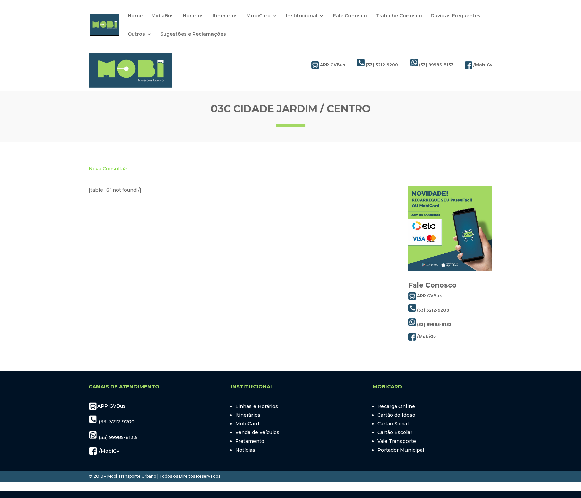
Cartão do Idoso (396, 415)
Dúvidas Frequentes (455, 16)
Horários (193, 16)
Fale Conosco (350, 16)
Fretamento (249, 441)
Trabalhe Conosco (399, 16)
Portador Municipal (400, 450)
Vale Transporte (396, 441)
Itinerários (225, 16)
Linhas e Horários (256, 406)
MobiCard (258, 16)
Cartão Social (393, 424)
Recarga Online (396, 406)
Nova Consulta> (108, 169)
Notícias (245, 450)
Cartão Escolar (394, 432)
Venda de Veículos (257, 432)
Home (135, 16)
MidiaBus (162, 16)
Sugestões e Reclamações (193, 34)
